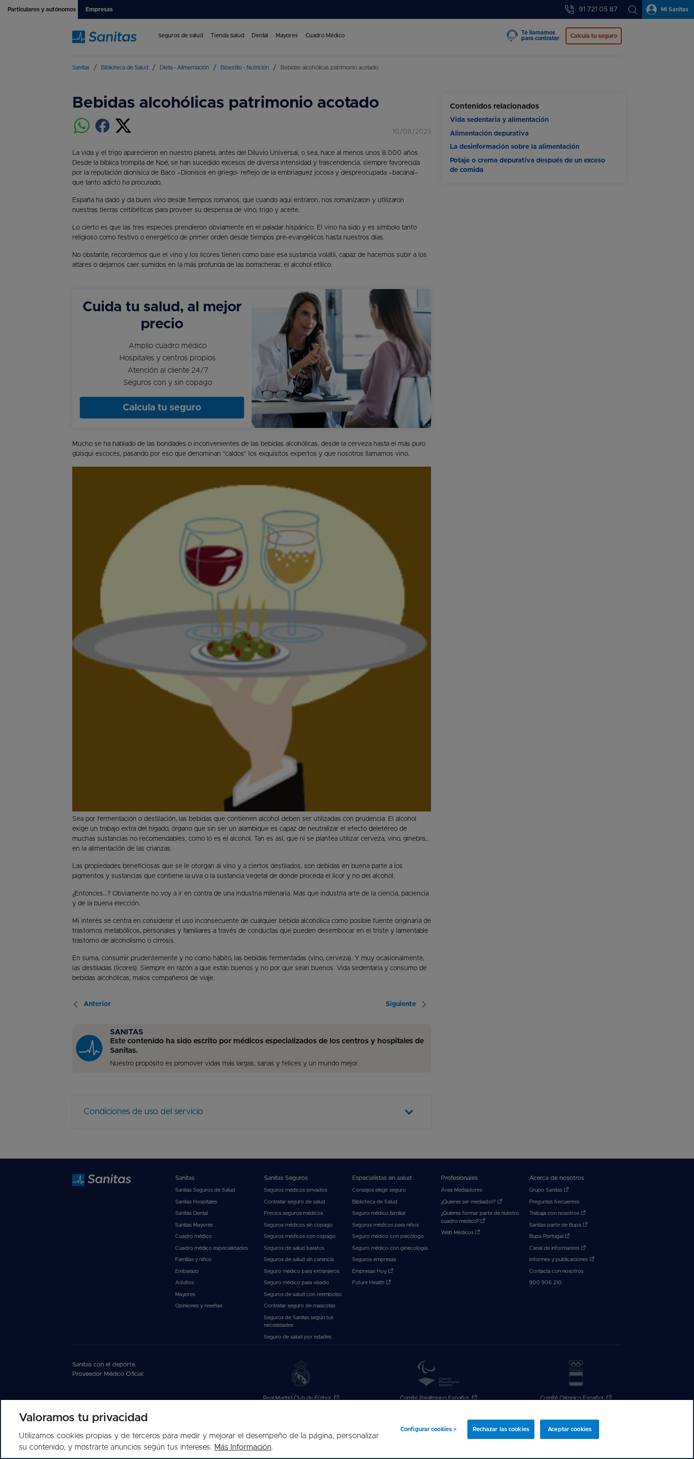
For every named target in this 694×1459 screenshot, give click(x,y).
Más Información (242, 1447)
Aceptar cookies (570, 1429)
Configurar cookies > (428, 1429)
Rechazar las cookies (501, 1429)
